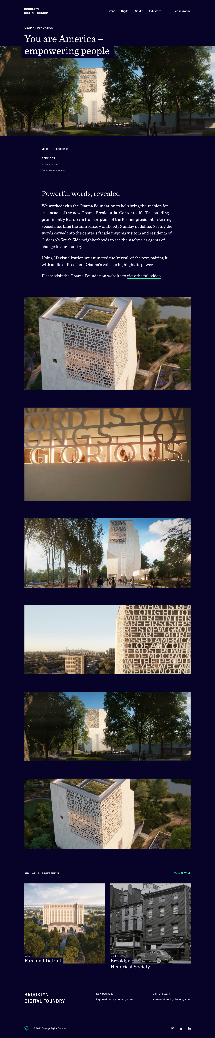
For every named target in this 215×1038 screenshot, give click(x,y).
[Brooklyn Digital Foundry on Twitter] (172, 1028)
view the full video (144, 275)
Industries (155, 11)
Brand (111, 11)
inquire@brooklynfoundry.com (114, 999)
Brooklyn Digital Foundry (54, 1028)
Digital (125, 11)
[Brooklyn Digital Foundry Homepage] (36, 11)
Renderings (61, 148)
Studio (139, 11)
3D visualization (181, 11)
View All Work (182, 873)
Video (45, 148)
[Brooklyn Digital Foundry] (44, 998)
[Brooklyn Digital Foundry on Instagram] (181, 1028)
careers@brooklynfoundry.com (172, 999)
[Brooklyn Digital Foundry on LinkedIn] (189, 1028)
